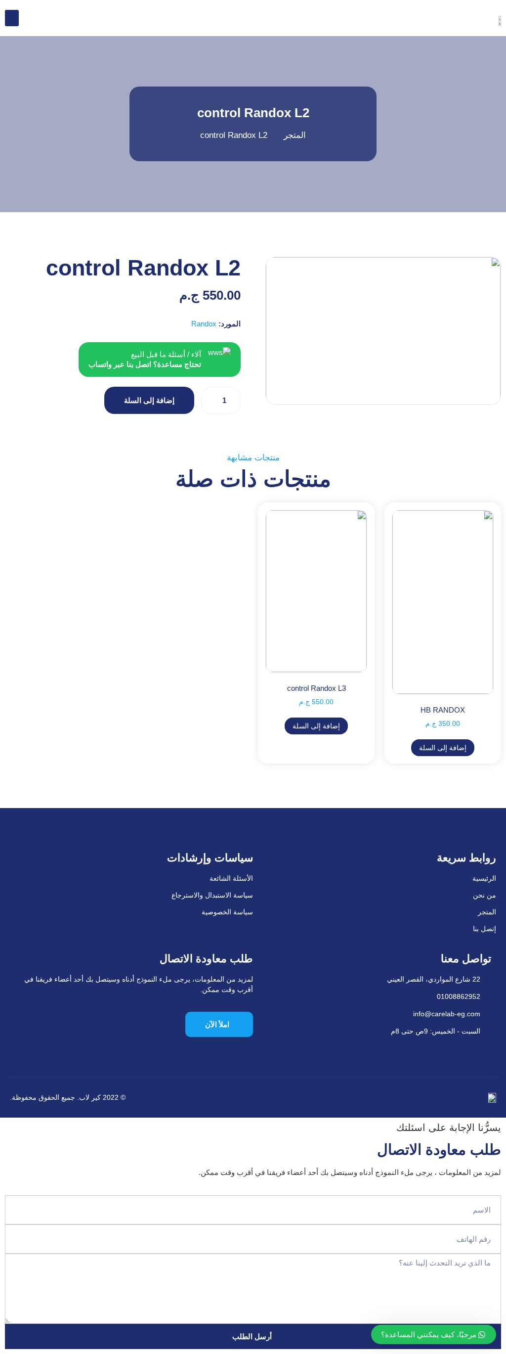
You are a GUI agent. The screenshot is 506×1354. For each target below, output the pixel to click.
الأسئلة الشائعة (231, 878)
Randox (203, 323)
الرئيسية (484, 878)
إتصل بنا (484, 929)
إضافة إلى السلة (149, 400)
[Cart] (31, 17)
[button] (12, 18)
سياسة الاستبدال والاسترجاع (212, 895)
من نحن (484, 895)
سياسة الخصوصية (227, 912)
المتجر (487, 912)
